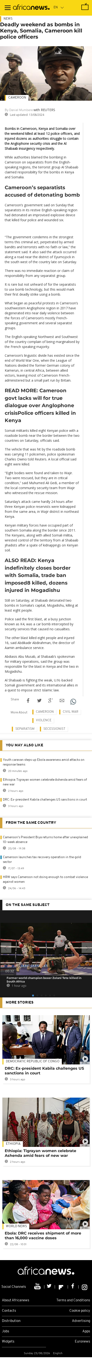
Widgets (8, 1341)
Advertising (81, 1321)
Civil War (70, 712)
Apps (86, 1331)
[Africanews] (31, 7)
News (8, 19)
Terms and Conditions (73, 1300)
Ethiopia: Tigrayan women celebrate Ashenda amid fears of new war (40, 1153)
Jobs (5, 1331)
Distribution (11, 1321)
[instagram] (85, 1287)
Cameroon (17, 97)
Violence (43, 720)
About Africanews (15, 1300)
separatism (24, 729)
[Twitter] (49, 1287)
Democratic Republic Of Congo (32, 1061)
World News (16, 1226)
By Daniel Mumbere (19, 110)
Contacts (9, 1311)
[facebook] (73, 1287)
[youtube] (37, 1287)
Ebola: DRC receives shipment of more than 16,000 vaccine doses (43, 1235)
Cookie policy (79, 1311)
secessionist (54, 729)
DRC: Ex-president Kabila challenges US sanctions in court (45, 800)
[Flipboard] (61, 1287)
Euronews (82, 1341)
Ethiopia (13, 1144)
